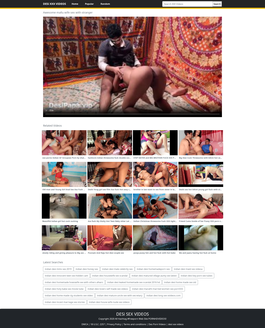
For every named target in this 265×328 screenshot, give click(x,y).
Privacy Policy (114, 324)
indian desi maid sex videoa (188, 269)
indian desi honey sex (87, 269)
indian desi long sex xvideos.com (163, 295)
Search (217, 4)
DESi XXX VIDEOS (54, 4)
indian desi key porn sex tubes (196, 275)
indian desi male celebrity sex (117, 269)
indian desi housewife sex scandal (110, 275)
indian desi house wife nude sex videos (109, 302)
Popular (89, 3)
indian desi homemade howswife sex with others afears (74, 282)
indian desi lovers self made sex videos (108, 288)
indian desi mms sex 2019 (58, 269)
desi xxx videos (176, 324)
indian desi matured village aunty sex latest (154, 275)
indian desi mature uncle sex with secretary (119, 295)
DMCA (85, 324)
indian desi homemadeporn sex (153, 269)
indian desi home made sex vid (180, 282)
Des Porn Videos (157, 324)
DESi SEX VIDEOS (132, 314)
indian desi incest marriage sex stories (65, 302)
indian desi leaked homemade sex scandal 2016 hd (133, 282)
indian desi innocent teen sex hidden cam (66, 275)
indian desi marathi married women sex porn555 (157, 288)
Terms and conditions (135, 324)
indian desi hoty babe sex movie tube (64, 288)
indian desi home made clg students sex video (69, 295)
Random (105, 3)
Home (75, 3)
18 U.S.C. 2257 (97, 324)
